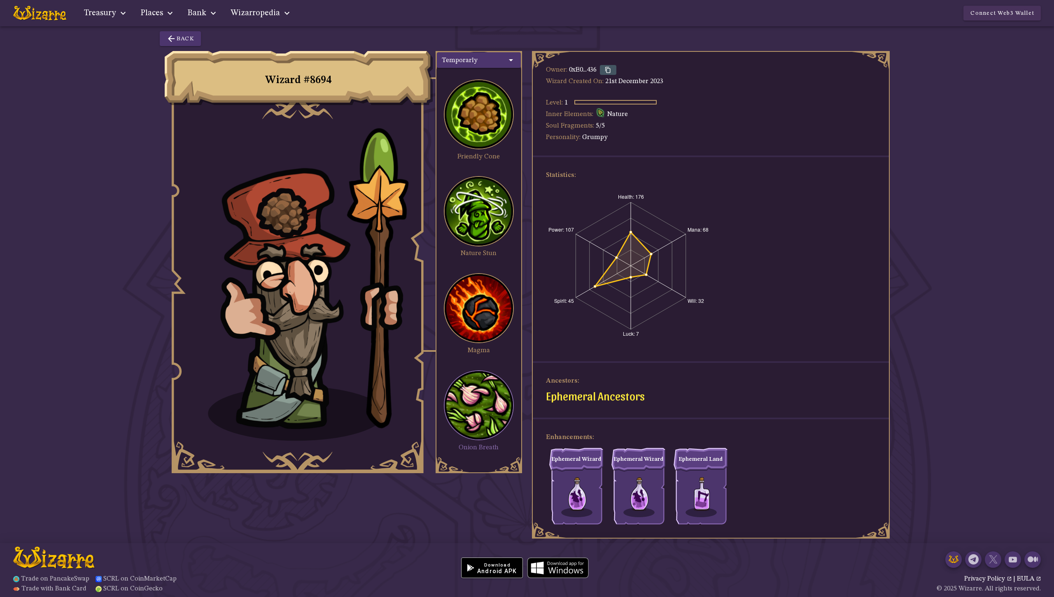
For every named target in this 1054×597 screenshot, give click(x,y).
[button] (479, 60)
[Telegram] (973, 559)
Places (152, 13)
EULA (1026, 579)
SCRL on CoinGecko (133, 588)
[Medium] (1032, 559)
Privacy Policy (985, 579)
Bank (197, 13)
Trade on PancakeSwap (55, 579)
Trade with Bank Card (53, 588)
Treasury (101, 13)
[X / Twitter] (993, 559)
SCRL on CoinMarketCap (140, 579)
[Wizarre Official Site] (953, 559)
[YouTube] (1013, 559)
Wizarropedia (256, 13)
